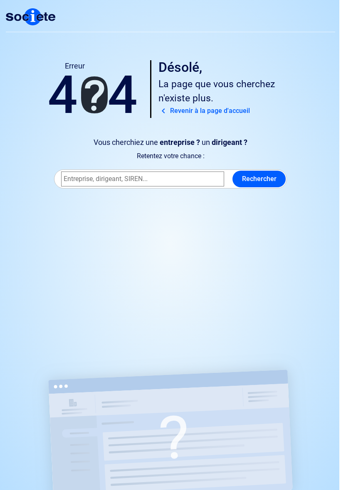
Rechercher (259, 179)
